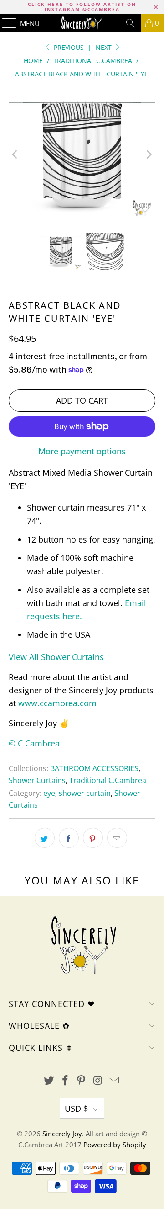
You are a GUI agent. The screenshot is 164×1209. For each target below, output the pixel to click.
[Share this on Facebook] (69, 838)
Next (104, 47)
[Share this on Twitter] (45, 838)
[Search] (130, 23)
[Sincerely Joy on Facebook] (65, 1080)
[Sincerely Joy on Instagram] (98, 1080)
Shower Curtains (37, 780)
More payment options (82, 451)
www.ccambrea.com (57, 703)
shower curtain (85, 793)
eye (49, 793)
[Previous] (15, 154)
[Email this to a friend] (117, 838)
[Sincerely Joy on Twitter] (49, 1080)
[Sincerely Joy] (82, 23)
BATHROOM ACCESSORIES (94, 768)
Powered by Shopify (114, 1144)
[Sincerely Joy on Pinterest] (81, 1080)
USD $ (76, 1108)
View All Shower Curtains (56, 656)
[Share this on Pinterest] (93, 838)
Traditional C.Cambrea (107, 780)
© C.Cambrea (34, 743)
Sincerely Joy (62, 1133)
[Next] (148, 154)
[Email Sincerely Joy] (114, 1080)
